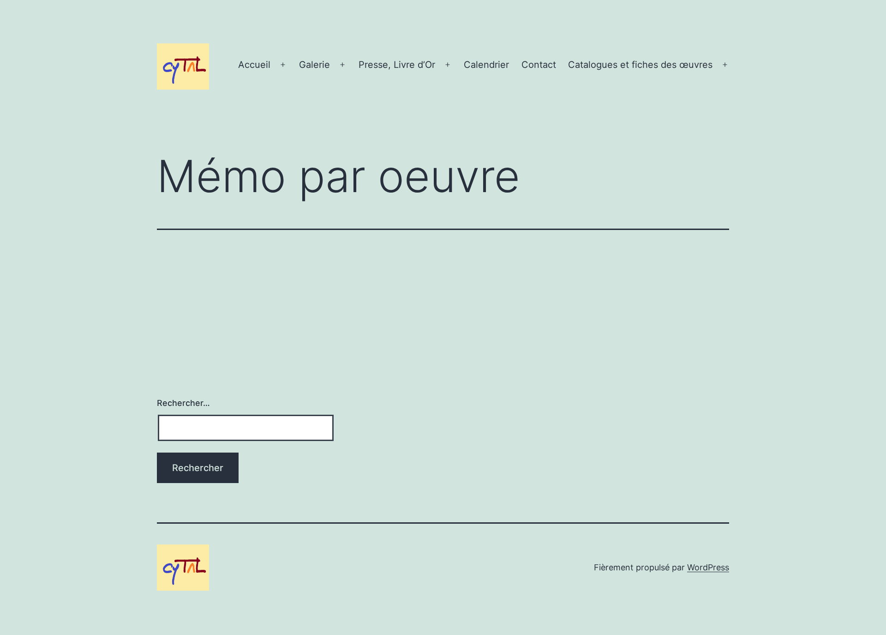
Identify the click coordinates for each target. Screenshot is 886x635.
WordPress (708, 567)
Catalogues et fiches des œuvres (640, 64)
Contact (538, 64)
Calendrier (486, 64)
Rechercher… (183, 403)
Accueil (254, 64)
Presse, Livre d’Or (397, 64)
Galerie (314, 64)
